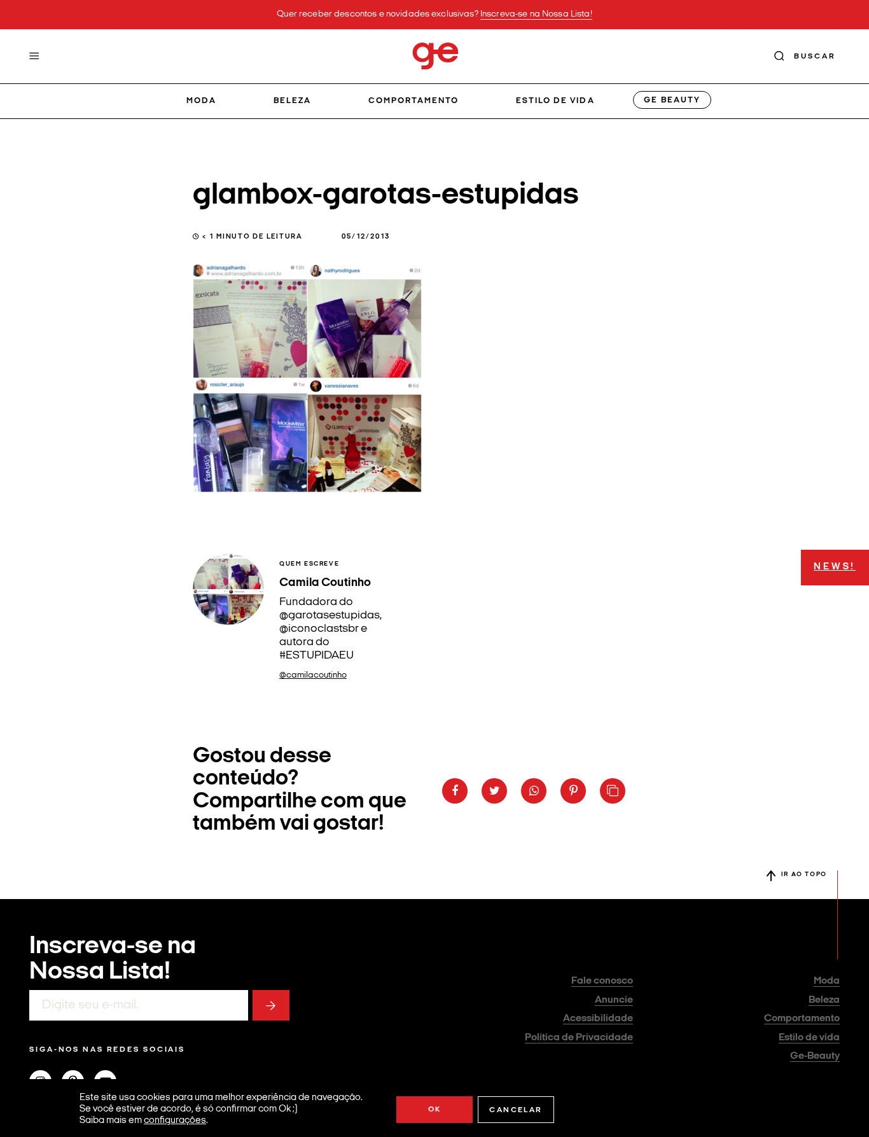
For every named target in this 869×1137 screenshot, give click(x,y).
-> (271, 1005)
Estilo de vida (555, 101)
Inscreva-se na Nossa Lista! (536, 14)
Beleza (292, 101)
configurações (175, 1121)
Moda (201, 101)
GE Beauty (672, 100)
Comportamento (413, 101)
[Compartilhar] (455, 791)
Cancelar (515, 1110)
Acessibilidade (598, 1019)
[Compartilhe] (612, 791)
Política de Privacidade (579, 1038)
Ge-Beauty (815, 1056)
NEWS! (835, 567)
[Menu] (34, 56)
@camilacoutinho (313, 675)
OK (434, 1109)
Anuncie (614, 1000)
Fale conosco (602, 981)
